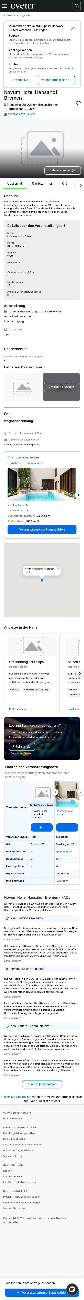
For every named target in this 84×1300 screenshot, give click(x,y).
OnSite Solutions (13, 1118)
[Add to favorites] (78, 103)
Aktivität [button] (14, 690)
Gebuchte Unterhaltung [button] (36, 690)
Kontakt (7, 1170)
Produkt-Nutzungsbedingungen (21, 1196)
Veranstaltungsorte (18, 15)
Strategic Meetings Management (22, 1144)
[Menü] (4, 6)
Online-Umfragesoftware (18, 1150)
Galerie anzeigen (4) (63, 170)
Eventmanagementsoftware (19, 1127)
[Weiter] (80, 185)
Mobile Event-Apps (14, 1138)
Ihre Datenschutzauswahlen (19, 1182)
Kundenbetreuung (13, 1176)
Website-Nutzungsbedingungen (22, 1202)
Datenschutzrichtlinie (15, 1191)
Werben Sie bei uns (14, 1208)
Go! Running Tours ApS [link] (26, 662)
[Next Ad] (78, 495)
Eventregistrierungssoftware (20, 1133)
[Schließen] (72, 28)
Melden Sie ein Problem (16, 1097)
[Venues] (77, 6)
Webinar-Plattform (14, 1156)
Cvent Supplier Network (17, 1112)
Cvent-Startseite (13, 1165)
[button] (61, 387)
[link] (32, 646)
